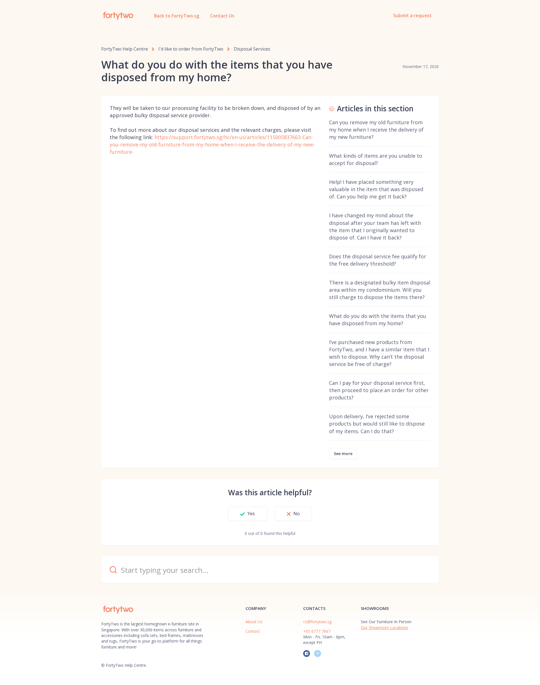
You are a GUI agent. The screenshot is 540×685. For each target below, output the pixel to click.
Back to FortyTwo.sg (176, 16)
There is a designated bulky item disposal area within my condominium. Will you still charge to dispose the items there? (379, 289)
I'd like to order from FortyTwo (190, 49)
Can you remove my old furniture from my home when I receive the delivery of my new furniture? (376, 129)
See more (343, 453)
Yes (251, 513)
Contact (253, 631)
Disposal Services (252, 49)
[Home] (118, 16)
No (296, 513)
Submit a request (412, 15)
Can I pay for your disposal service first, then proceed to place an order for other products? (379, 390)
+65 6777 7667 (316, 631)
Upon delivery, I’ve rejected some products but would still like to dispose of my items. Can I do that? (377, 423)
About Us (254, 621)
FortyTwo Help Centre (124, 49)
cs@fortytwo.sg (317, 621)
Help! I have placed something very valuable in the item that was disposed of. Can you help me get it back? (376, 189)
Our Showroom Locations (384, 627)
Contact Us (222, 16)
